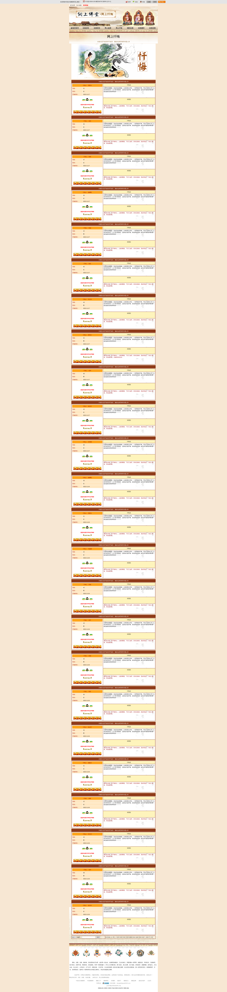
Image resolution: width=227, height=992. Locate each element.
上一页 (112, 937)
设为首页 (72, 5)
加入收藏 (78, 5)
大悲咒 (149, 980)
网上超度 (108, 28)
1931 (124, 937)
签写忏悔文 (87, 107)
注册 (149, 2)
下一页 (151, 937)
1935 (136, 937)
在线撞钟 (141, 28)
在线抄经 (86, 28)
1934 (133, 937)
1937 (143, 937)
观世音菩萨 (142, 980)
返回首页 (75, 28)
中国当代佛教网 (80, 980)
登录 (155, 2)
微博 (129, 2)
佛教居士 (126, 980)
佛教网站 (105, 980)
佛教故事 (133, 980)
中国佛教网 (90, 980)
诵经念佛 (130, 28)
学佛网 (113, 980)
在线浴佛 (152, 28)
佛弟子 (119, 980)
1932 (127, 937)
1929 (117, 937)
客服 (143, 2)
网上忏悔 (119, 28)
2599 (147, 937)
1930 (121, 937)
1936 (140, 937)
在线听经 (97, 28)
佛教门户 (98, 980)
